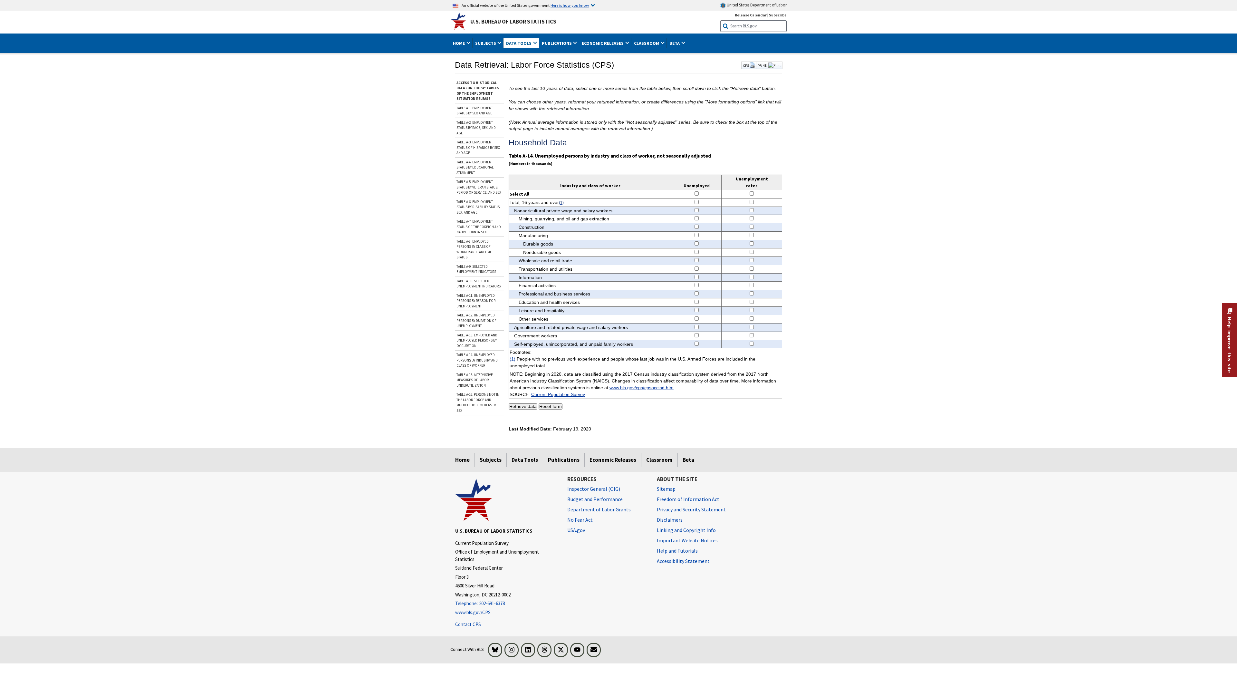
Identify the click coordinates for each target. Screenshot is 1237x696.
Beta (688, 459)
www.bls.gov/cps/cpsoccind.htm (641, 387)
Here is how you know (570, 5)
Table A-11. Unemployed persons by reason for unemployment (475, 300)
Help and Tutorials (677, 550)
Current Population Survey (558, 394)
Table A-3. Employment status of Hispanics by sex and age (478, 147)
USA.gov (576, 530)
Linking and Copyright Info (686, 530)
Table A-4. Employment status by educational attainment (475, 167)
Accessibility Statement (683, 561)
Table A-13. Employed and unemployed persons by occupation (476, 340)
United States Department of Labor (756, 5)
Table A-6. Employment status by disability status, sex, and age (478, 207)
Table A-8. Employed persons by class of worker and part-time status (474, 249)
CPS (746, 65)
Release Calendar (751, 15)
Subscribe (778, 15)
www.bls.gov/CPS (473, 612)
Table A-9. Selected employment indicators (476, 269)
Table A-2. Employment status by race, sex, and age (476, 127)
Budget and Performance (595, 499)
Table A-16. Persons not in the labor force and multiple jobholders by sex (477, 402)
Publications (564, 459)
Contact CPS (468, 624)
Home (462, 459)
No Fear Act (580, 520)
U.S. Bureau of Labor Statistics (513, 21)
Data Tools (525, 459)
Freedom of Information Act (688, 499)
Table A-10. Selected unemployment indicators (478, 284)
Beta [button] (675, 43)
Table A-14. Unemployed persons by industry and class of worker (477, 360)
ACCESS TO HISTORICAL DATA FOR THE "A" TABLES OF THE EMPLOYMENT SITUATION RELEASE (477, 91)
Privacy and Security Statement (691, 509)
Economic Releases (613, 459)
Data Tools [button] (519, 43)
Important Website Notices (687, 540)
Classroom (659, 459)
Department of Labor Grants (599, 509)
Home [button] (459, 43)
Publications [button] (557, 43)
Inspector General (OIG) (593, 489)
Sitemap (666, 489)
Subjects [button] (486, 43)
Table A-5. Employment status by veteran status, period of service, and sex (478, 187)
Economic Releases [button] (603, 43)
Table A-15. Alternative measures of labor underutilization (474, 380)
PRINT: (762, 65)
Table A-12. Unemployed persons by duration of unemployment (476, 320)
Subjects (491, 459)
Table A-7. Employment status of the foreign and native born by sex (478, 226)
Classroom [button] (647, 43)
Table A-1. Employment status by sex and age (474, 111)
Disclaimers (670, 520)
